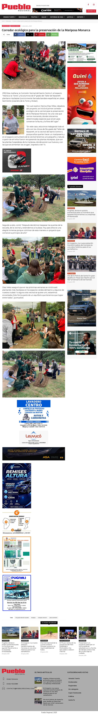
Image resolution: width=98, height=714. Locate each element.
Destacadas (8, 21)
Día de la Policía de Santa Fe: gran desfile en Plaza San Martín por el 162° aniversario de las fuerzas (81, 278)
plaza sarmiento (53, 617)
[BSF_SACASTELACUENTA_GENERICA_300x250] (81, 343)
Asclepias (33, 617)
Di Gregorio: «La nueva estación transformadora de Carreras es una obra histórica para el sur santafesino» (80, 246)
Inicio (3, 21)
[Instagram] (94, 4)
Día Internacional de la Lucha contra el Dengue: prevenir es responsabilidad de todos (48, 646)
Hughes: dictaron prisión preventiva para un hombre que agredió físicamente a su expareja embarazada (81, 213)
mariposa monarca (42, 617)
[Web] (81, 169)
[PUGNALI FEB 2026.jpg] (33, 593)
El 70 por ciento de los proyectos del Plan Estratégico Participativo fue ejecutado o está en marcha (68, 647)
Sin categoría (71, 273)
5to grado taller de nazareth (22, 617)
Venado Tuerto (15, 25)
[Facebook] (88, 4)
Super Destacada (64, 640)
